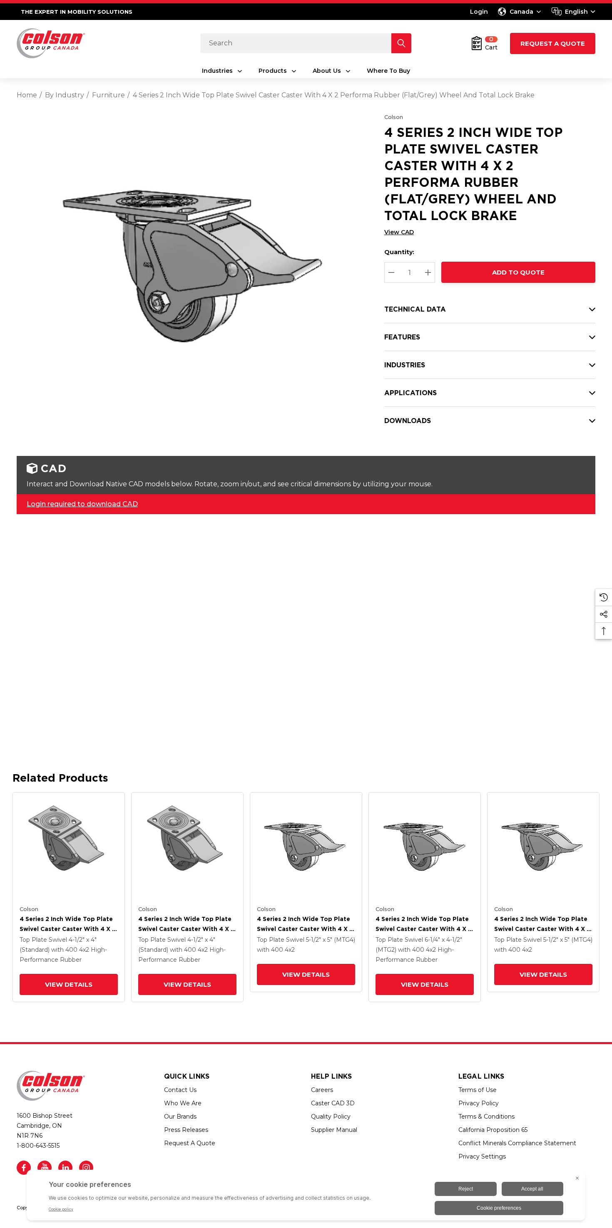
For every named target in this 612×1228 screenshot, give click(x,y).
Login (479, 11)
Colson (393, 117)
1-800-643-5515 (38, 1145)
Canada (521, 11)
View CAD (399, 232)
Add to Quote (518, 272)
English (576, 11)
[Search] (401, 43)
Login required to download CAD (82, 504)
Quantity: (399, 252)
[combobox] (573, 11)
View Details (68, 984)
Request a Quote (552, 43)
